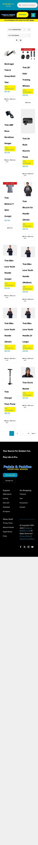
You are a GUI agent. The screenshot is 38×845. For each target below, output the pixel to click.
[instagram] (28, 547)
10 (28, 433)
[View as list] (21, 40)
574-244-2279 (7, 4)
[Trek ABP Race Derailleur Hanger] (10, 114)
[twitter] (25, 547)
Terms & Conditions (27, 539)
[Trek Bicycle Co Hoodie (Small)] (28, 189)
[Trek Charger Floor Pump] (10, 377)
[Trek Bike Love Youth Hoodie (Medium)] (28, 252)
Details (13, 99)
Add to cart (7, 100)
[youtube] (32, 547)
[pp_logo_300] (8, 15)
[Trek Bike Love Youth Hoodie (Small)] (10, 313)
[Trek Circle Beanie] (28, 372)
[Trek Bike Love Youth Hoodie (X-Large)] (28, 313)
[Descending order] (29, 30)
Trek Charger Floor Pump (9, 397)
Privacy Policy (25, 536)
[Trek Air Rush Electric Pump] (28, 121)
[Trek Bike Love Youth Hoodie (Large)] (10, 250)
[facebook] (21, 547)
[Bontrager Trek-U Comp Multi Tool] (10, 53)
